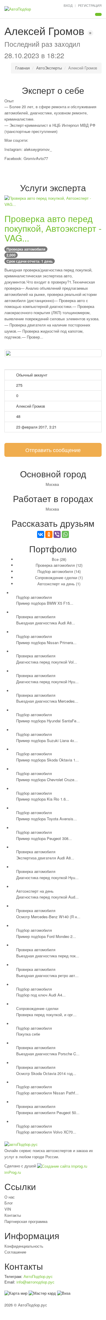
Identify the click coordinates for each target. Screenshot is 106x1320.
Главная (22, 68)
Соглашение (15, 1252)
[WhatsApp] (65, 534)
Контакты (12, 1215)
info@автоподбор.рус (35, 1282)
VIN (7, 1209)
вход (68, 5)
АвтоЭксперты (49, 68)
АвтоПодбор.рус (38, 1276)
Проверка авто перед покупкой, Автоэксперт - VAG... (53, 228)
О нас (9, 1197)
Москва (52, 484)
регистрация (90, 5)
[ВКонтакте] (40, 534)
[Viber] (57, 534)
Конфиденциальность (23, 1246)
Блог (8, 1203)
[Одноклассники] (48, 534)
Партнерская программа (25, 1221)
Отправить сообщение (53, 450)
